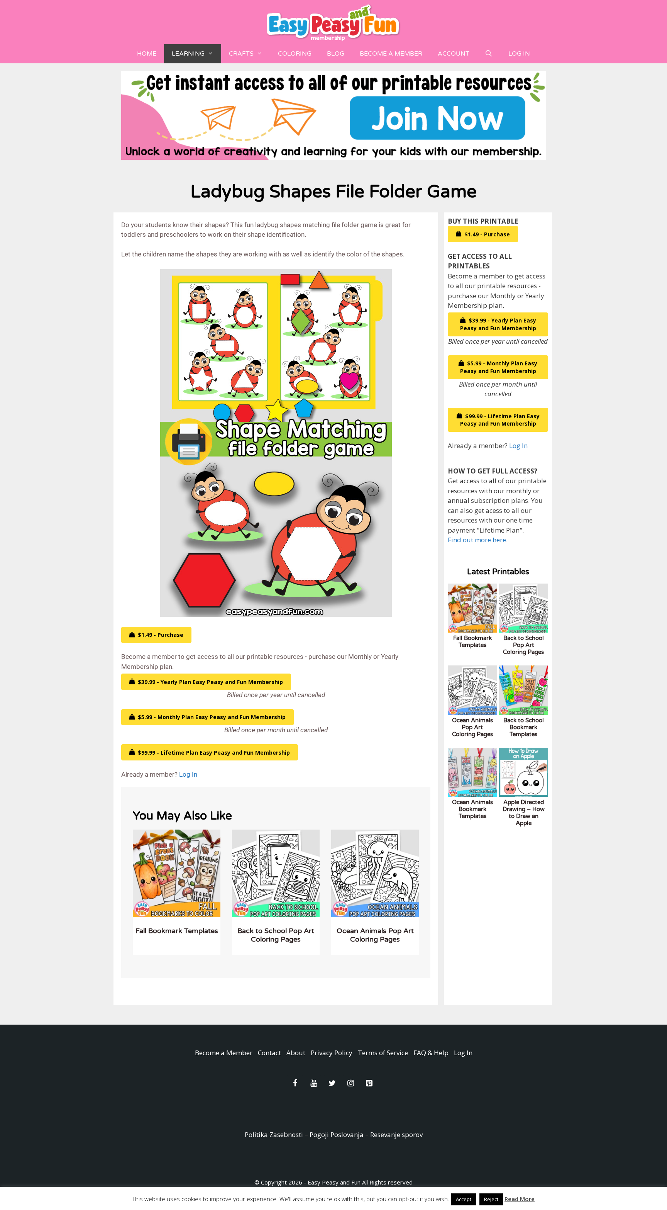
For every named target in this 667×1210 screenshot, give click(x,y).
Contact (269, 1052)
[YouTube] (313, 1083)
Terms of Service (383, 1052)
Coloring (294, 54)
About (295, 1052)
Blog (335, 54)
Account (453, 54)
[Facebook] (295, 1083)
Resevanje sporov (396, 1134)
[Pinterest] (369, 1083)
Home (146, 54)
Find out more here (477, 539)
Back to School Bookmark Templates (523, 727)
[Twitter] (332, 1083)
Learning (188, 54)
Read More (519, 1199)
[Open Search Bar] (489, 53)
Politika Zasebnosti (274, 1134)
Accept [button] (463, 1199)
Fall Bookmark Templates (176, 931)
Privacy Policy (331, 1052)
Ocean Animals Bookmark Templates (472, 809)
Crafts (241, 54)
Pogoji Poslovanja (337, 1134)
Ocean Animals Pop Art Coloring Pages (375, 935)
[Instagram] (350, 1083)
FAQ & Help (431, 1052)
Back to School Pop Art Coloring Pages (275, 935)
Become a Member (391, 54)
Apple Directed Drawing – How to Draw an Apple (524, 812)
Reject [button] (491, 1199)
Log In (519, 54)
